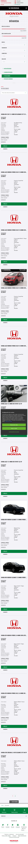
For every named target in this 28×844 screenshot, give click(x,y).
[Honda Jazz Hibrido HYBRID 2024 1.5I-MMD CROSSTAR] (14, 162)
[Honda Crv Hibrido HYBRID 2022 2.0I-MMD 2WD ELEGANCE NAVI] (14, 683)
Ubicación (4, 59)
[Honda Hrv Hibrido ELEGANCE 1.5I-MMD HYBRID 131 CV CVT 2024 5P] (14, 509)
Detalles (5, 146)
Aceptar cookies (14, 428)
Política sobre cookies (6, 835)
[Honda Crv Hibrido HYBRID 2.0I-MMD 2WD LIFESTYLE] (14, 625)
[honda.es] (14, 8)
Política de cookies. (8, 421)
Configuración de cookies (14, 431)
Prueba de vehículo (14, 812)
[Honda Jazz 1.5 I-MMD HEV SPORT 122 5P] (14, 393)
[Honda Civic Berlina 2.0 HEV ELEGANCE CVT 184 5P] (14, 742)
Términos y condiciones (9, 834)
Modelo (3, 42)
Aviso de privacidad (20, 834)
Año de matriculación (6, 33)
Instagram (18, 827)
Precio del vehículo (6, 26)
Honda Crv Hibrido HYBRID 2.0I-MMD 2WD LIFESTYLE (14, 635)
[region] (14, 422)
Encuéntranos (4, 812)
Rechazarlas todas (14, 424)
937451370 (17, 4)
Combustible (4, 53)
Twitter (2, 827)
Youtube (12, 827)
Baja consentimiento (22, 835)
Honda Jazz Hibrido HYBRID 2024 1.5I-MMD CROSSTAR (14, 172)
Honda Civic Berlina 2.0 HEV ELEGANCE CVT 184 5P (14, 752)
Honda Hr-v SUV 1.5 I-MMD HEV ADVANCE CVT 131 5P (14, 114)
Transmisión (4, 47)
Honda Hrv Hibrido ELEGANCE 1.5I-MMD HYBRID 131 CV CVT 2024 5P (14, 519)
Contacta (14, 835)
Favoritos (5, 149)
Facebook (7, 827)
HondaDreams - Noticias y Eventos (24, 829)
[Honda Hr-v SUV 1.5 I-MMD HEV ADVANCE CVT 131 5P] (14, 104)
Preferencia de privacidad (14, 837)
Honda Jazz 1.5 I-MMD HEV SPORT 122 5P (11, 404)
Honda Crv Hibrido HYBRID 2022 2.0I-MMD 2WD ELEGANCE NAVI (14, 693)
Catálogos (24, 812)
